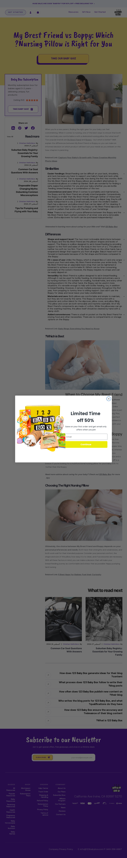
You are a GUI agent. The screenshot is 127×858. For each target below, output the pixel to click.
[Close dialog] (109, 399)
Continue (85, 444)
